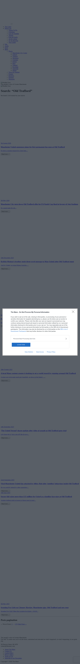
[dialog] (40, 332)
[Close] (74, 312)
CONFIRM (21, 344)
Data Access (40, 352)
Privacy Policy (51, 352)
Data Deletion (29, 352)
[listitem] (40, 339)
